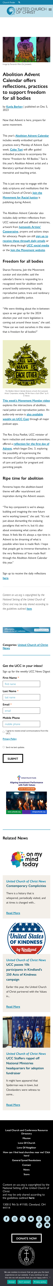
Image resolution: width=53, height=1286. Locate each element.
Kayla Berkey (14, 106)
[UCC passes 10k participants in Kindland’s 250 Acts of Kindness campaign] (26, 938)
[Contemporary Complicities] (26, 859)
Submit (13, 758)
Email (7, 704)
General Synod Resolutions (26, 1160)
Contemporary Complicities (26, 885)
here (5, 578)
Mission (27, 1138)
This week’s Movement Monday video (26, 400)
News (26, 1169)
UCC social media (38, 245)
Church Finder (9, 2)
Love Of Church (26, 1142)
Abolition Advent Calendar (32, 135)
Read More (13, 913)
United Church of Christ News (25, 646)
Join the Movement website (28, 250)
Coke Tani (16, 149)
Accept (12, 1282)
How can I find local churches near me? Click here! (26, 1154)
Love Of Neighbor (26, 1147)
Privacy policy (40, 1282)
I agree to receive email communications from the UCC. (27, 732)
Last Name (10, 691)
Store (26, 1174)
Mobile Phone (11, 717)
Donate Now (26, 1238)
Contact (26, 1164)
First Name (11, 677)
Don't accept (24, 1282)
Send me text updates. (15, 747)
